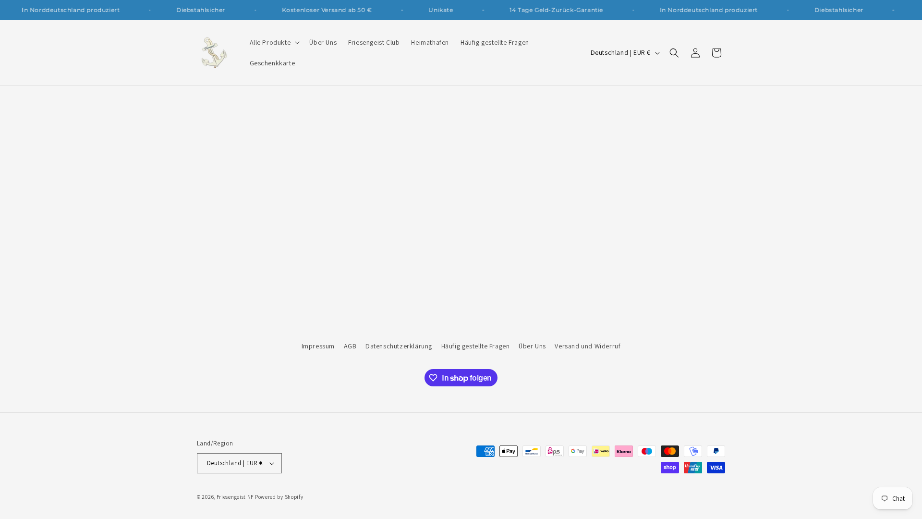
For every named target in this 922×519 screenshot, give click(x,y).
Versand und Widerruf (587, 346)
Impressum (318, 346)
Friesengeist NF (235, 497)
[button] (274, 42)
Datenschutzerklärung (398, 346)
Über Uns (532, 346)
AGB (350, 346)
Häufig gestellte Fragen (475, 346)
